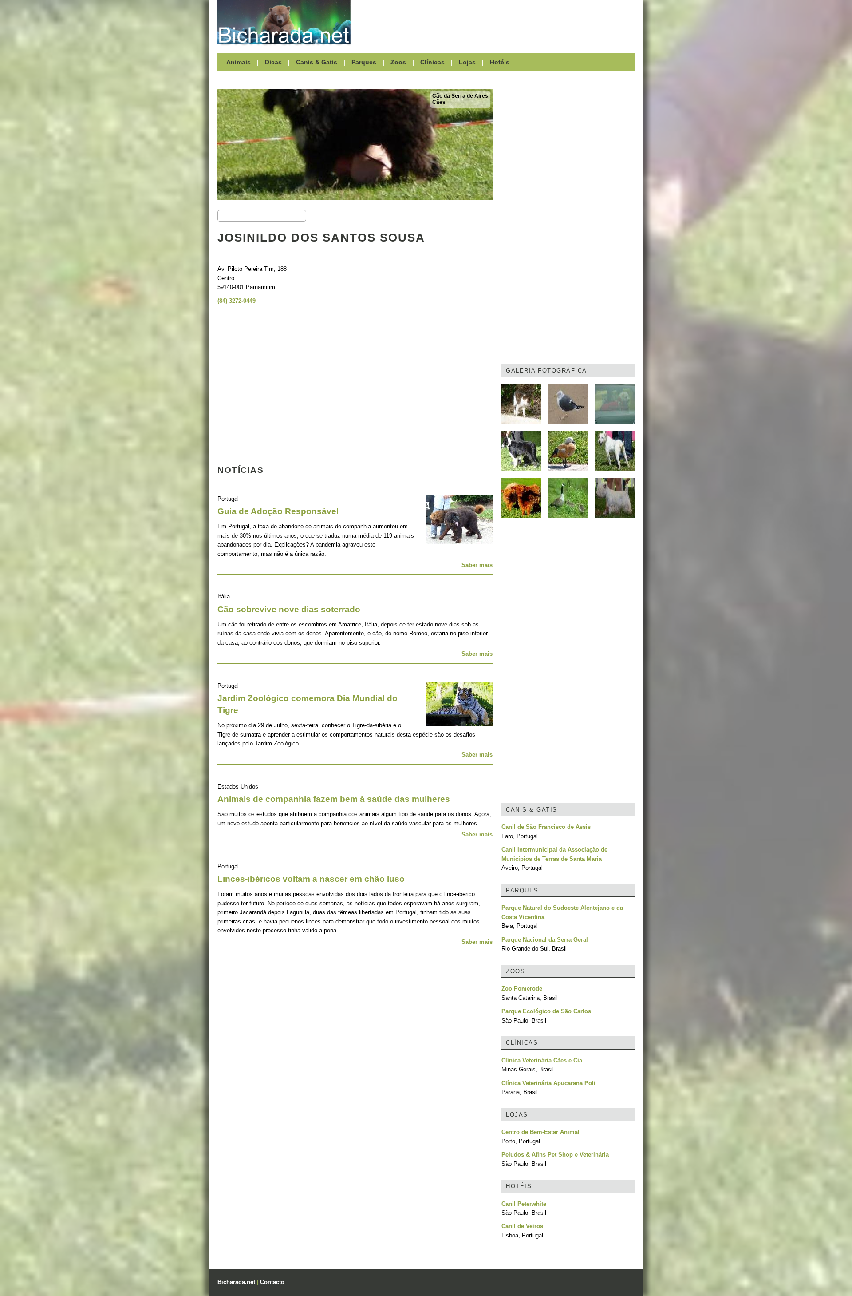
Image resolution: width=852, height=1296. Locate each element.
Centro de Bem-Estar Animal (540, 1132)
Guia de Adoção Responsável (278, 511)
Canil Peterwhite (523, 1204)
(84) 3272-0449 (236, 300)
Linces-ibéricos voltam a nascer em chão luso (311, 879)
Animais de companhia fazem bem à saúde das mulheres (333, 799)
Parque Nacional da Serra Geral (544, 939)
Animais (238, 62)
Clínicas (432, 62)
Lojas (467, 62)
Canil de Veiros (522, 1226)
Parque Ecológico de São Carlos (546, 1011)
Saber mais (477, 565)
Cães (439, 102)
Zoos (398, 62)
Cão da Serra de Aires (460, 96)
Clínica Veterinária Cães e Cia (541, 1060)
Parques (363, 62)
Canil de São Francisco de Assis (546, 827)
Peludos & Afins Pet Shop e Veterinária (555, 1154)
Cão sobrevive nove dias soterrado (288, 609)
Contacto (272, 1282)
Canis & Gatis (316, 62)
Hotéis (499, 62)
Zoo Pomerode (521, 988)
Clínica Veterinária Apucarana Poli (548, 1083)
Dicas (273, 62)
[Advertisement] (497, 22)
